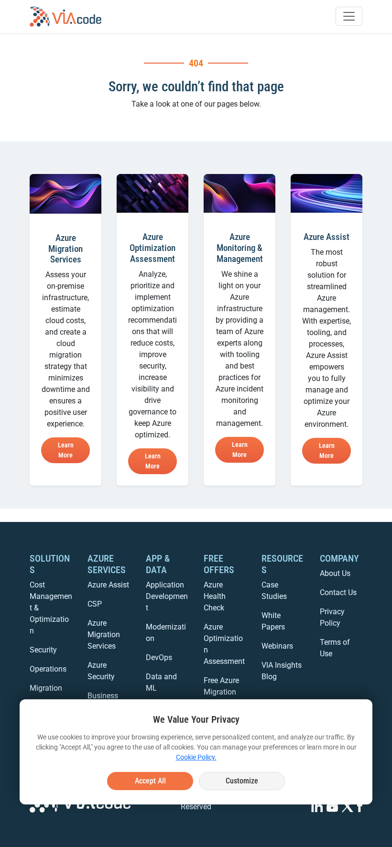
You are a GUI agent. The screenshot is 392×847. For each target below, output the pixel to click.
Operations (48, 668)
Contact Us (338, 592)
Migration (46, 688)
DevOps (159, 657)
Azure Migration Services (103, 635)
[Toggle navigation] (349, 16)
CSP (94, 603)
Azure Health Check (215, 596)
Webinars (277, 646)
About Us (335, 573)
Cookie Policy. (196, 757)
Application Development (167, 596)
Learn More (66, 450)
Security (43, 649)
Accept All (150, 780)
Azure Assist (108, 584)
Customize (242, 780)
